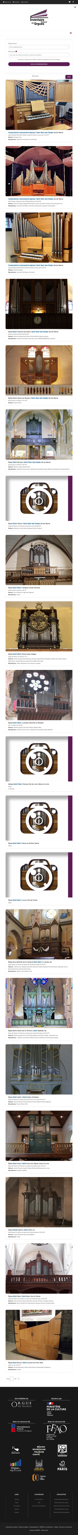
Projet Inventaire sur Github (61, 1506)
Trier (69, 77)
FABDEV (42, 1527)
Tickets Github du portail (61, 1502)
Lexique (16, 1509)
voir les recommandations (39, 64)
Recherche (12, 51)
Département (12, 43)
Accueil (17, 1499)
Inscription (25, 2)
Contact (16, 1512)
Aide (39, 1502)
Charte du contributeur (39, 1506)
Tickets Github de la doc (61, 1509)
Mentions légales (23, 1527)
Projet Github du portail (61, 1499)
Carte (16, 1502)
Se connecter (39, 1499)
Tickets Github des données (61, 1512)
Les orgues (17, 1506)
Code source (7, 2)
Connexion (17, 2)
